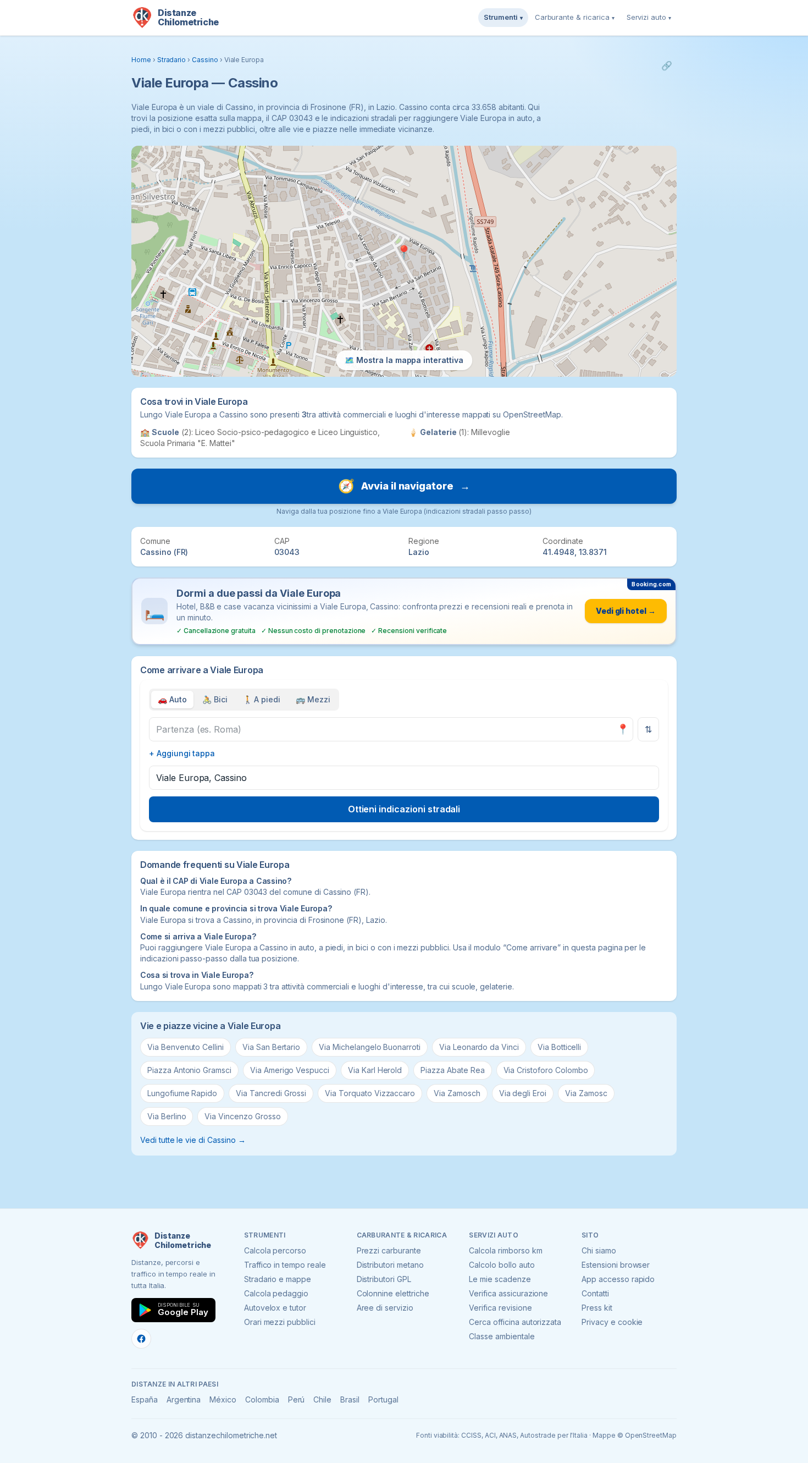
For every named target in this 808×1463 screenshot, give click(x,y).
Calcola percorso (275, 1250)
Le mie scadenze (499, 1279)
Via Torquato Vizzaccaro (370, 1093)
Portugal (383, 1399)
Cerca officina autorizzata (515, 1322)
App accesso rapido (618, 1279)
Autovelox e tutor (275, 1307)
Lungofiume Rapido (182, 1093)
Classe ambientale (501, 1336)
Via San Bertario (271, 1047)
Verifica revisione (500, 1307)
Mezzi (313, 699)
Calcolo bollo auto (501, 1264)
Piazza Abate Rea (452, 1070)
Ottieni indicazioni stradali (404, 809)
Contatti (595, 1293)
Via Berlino (166, 1116)
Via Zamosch (457, 1093)
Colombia (262, 1399)
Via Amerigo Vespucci (289, 1070)
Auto (172, 699)
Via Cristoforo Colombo (545, 1070)
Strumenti (503, 17)
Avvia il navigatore (404, 486)
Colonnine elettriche (393, 1293)
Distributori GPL (384, 1279)
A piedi (262, 699)
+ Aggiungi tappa (182, 753)
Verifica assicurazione (508, 1293)
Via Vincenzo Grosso (242, 1116)
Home (141, 60)
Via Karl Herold (375, 1070)
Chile (322, 1399)
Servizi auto (649, 17)
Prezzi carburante (389, 1250)
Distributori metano (390, 1264)
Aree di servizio (385, 1307)
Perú (296, 1399)
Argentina (184, 1399)
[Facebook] (141, 1339)
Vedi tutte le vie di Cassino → (193, 1140)
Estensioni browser (616, 1264)
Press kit (597, 1307)
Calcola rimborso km (505, 1250)
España (144, 1399)
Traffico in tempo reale (285, 1264)
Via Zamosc (586, 1093)
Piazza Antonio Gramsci (189, 1070)
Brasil (349, 1399)
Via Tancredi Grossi (271, 1093)
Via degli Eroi (522, 1093)
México (222, 1399)
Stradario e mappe (277, 1279)
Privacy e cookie (612, 1322)
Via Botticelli (559, 1047)
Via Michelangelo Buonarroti (369, 1047)
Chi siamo (599, 1250)
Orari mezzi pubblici (280, 1322)
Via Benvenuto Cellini (185, 1047)
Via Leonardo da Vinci (479, 1047)
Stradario (171, 60)
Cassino (205, 60)
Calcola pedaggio (276, 1293)
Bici (215, 699)
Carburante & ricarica (575, 17)
